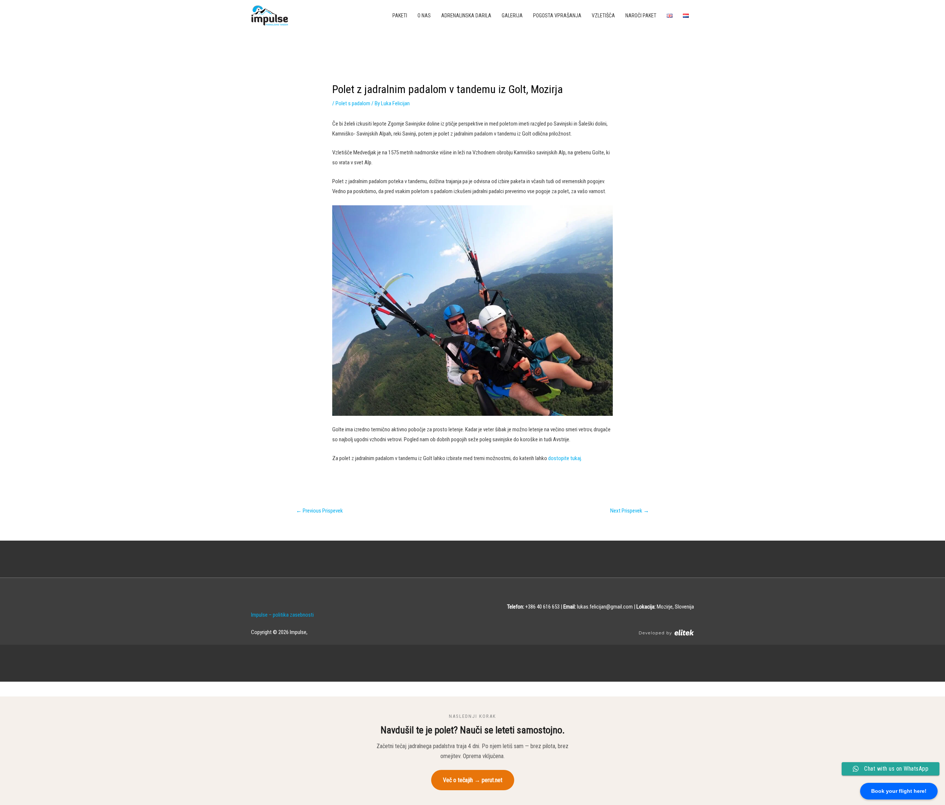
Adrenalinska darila (466, 15)
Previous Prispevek (319, 510)
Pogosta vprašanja (557, 15)
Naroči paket (640, 15)
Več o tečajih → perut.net (472, 780)
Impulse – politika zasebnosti (282, 615)
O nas (424, 15)
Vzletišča (603, 15)
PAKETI (399, 15)
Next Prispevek (629, 510)
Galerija (512, 15)
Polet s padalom (353, 103)
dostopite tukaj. (564, 458)
